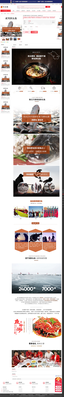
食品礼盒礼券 (20, 390)
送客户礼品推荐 (12, 394)
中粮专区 (18, 10)
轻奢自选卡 (27, 8)
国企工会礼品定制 (44, 394)
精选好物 (28, 10)
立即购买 (26, 32)
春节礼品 (8, 13)
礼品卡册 (33, 10)
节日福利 (5, 13)
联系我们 (54, 10)
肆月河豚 (35, 8)
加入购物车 (34, 32)
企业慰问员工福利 (30, 394)
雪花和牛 (33, 8)
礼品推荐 (17, 394)
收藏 (21, 41)
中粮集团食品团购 (37, 394)
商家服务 (60, 4)
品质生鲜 (23, 10)
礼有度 (30, 8)
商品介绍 (14, 44)
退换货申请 (47, 390)
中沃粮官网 (39, 395)
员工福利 (38, 10)
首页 (13, 10)
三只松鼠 (41, 8)
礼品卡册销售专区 (23, 394)
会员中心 (53, 4)
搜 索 (48, 6)
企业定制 (49, 10)
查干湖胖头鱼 (12, 13)
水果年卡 (38, 8)
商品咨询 (26, 44)
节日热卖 (44, 10)
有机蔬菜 (43, 8)
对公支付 (33, 390)
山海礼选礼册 (22, 8)
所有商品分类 (4, 10)
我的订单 (57, 4)
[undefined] (11, 26)
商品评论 (20, 44)
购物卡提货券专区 (51, 394)
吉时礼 (25, 8)
